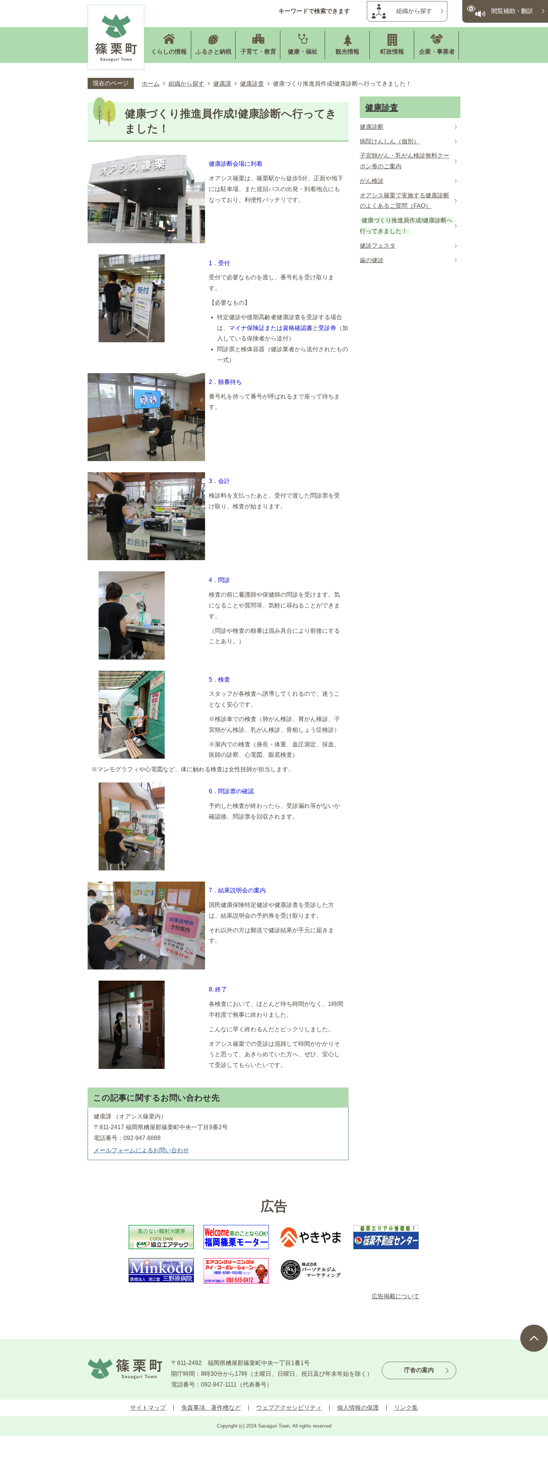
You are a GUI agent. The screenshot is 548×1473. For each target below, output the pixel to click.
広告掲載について (395, 1296)
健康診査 (252, 83)
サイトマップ (148, 1407)
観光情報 (347, 51)
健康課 (222, 83)
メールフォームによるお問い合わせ (141, 1150)
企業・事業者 (437, 51)
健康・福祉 (303, 51)
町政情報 (392, 51)
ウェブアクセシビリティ (289, 1407)
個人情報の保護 (358, 1407)
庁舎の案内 (419, 1370)
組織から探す (414, 11)
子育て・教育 (258, 51)
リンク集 (406, 1407)
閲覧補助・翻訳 (512, 11)
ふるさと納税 (214, 51)
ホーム (151, 83)
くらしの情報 (169, 51)
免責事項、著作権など (211, 1407)
